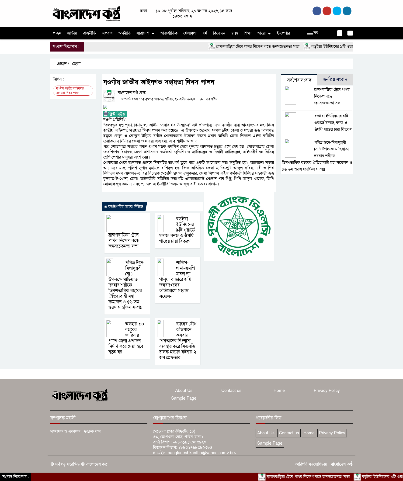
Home (279, 390)
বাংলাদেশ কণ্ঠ (342, 464)
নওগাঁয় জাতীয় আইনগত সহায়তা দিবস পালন (70, 90)
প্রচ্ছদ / (62, 64)
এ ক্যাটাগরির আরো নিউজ (123, 206)
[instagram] (337, 11)
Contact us (231, 390)
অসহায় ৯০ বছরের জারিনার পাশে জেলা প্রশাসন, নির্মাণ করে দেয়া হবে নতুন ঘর (126, 338)
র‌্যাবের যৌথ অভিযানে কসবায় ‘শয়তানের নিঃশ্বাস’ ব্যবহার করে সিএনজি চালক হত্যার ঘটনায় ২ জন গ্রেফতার (177, 341)
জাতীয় (72, 33)
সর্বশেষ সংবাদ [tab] (299, 80)
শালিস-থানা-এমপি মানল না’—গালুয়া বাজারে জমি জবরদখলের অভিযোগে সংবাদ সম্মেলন (177, 279)
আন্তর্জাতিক (168, 33)
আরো (261, 33)
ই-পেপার (283, 33)
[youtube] (347, 11)
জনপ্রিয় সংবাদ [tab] (335, 79)
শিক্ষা (247, 33)
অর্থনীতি (124, 33)
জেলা (76, 64)
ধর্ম (204, 33)
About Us (183, 390)
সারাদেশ (142, 33)
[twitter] (327, 11)
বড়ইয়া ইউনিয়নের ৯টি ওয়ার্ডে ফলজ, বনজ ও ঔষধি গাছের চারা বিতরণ (177, 230)
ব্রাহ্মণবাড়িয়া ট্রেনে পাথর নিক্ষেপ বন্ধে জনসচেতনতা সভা (247, 46)
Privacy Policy (327, 390)
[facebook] (317, 11)
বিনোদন (219, 33)
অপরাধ (107, 33)
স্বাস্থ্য (234, 33)
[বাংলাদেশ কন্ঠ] (86, 13)
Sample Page (183, 398)
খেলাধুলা (190, 33)
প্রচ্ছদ (57, 33)
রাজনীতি (89, 33)
